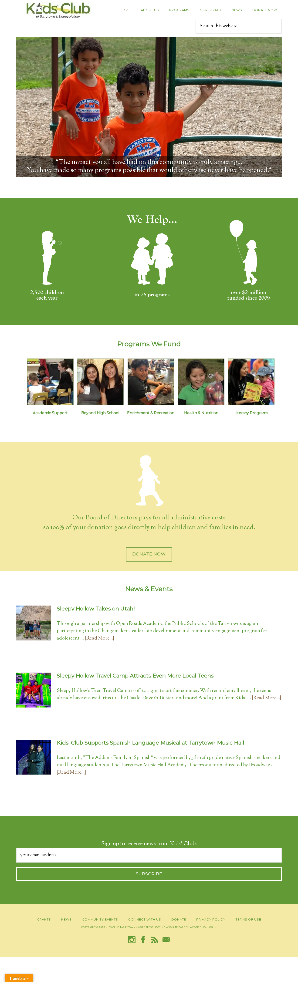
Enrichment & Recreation (150, 413)
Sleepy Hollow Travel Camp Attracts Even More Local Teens (135, 675)
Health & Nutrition (201, 413)
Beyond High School (100, 413)
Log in (212, 927)
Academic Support (50, 413)
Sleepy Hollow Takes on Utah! (96, 608)
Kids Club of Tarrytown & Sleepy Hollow (58, 10)
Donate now (149, 554)
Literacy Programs (251, 413)
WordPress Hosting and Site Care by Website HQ (172, 927)
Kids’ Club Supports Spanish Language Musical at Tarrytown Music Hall (150, 742)
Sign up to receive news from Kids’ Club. (149, 844)
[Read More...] (99, 638)
